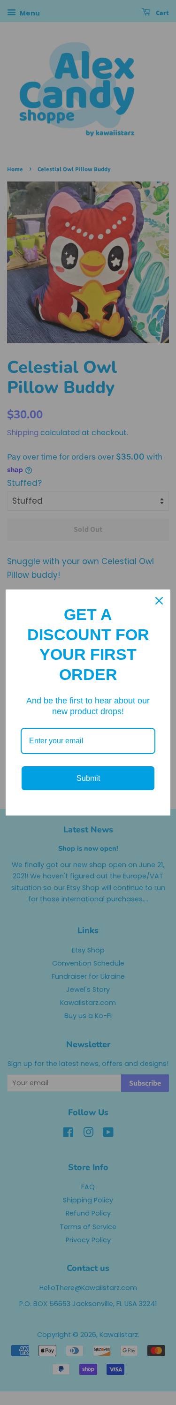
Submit (88, 778)
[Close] (159, 600)
